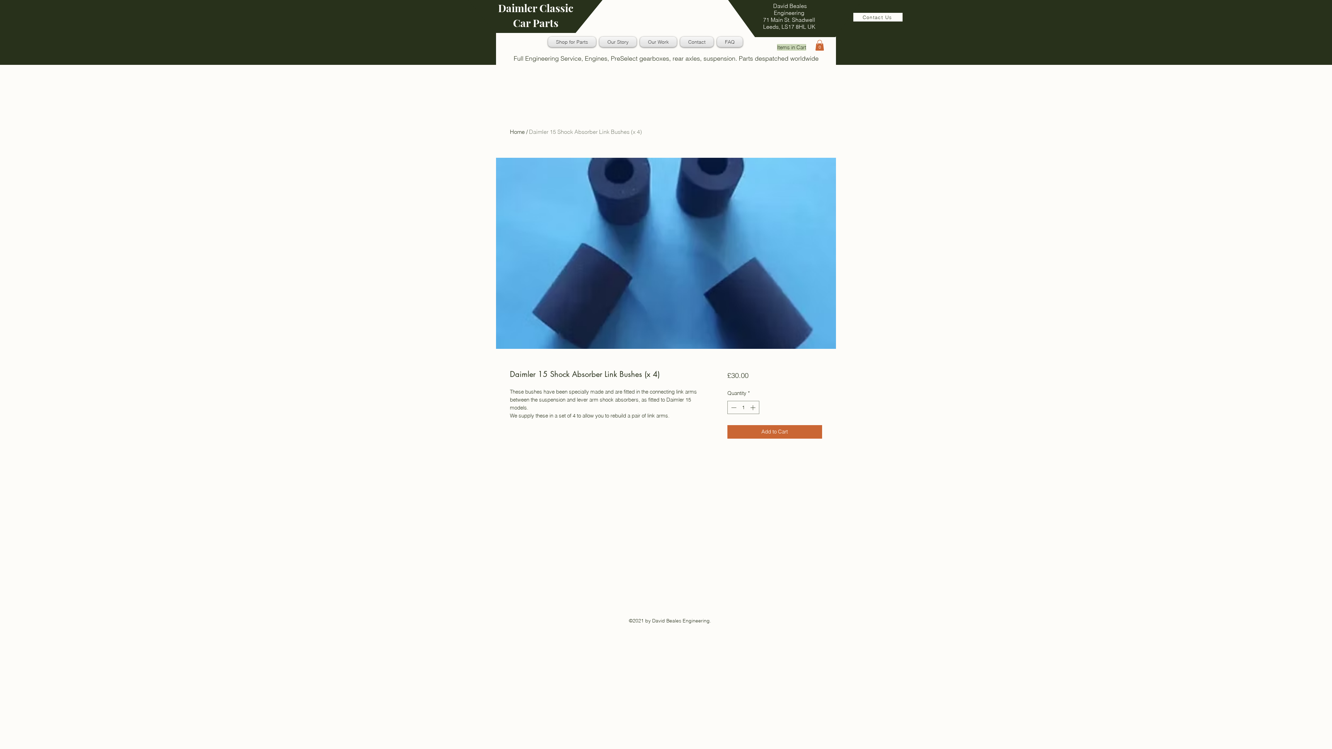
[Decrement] (733, 407)
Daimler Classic (535, 8)
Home (517, 131)
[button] (819, 45)
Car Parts (535, 23)
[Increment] (753, 407)
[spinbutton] (743, 407)
